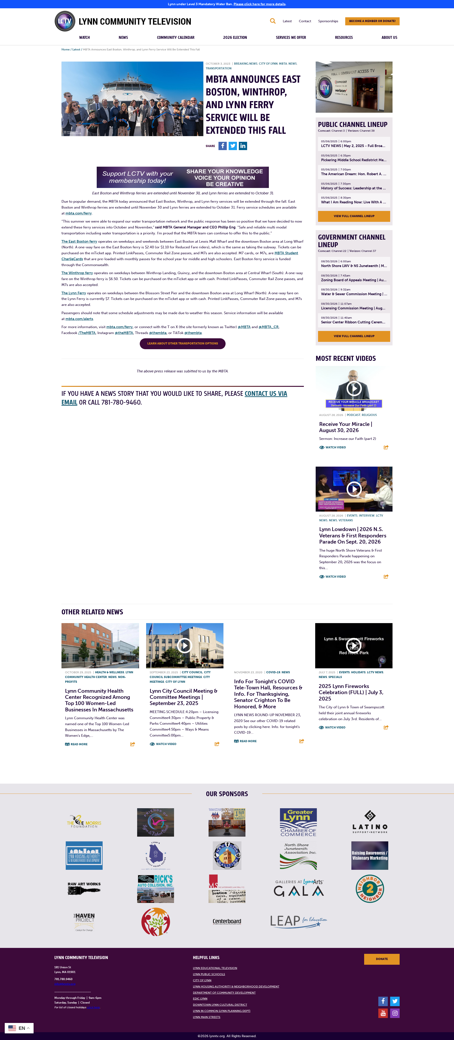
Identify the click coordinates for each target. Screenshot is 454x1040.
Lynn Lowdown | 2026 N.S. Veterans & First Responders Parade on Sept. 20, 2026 (352, 535)
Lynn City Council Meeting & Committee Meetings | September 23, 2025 (184, 697)
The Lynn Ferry (73, 293)
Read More (79, 744)
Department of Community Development (224, 992)
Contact (305, 21)
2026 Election (235, 37)
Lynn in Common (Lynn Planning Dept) (221, 1011)
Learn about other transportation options (182, 343)
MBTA (283, 63)
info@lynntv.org (64, 984)
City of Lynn (268, 63)
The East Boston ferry (79, 241)
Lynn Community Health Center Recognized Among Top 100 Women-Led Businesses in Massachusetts (99, 700)
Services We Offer (291, 37)
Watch (84, 37)
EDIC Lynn (200, 998)
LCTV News (375, 672)
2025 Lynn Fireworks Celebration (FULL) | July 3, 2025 (351, 692)
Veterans (346, 520)
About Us (389, 37)
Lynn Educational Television (215, 968)
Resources (344, 37)
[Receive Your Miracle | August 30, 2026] (354, 388)
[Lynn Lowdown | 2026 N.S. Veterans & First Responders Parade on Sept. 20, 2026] (354, 489)
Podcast (353, 415)
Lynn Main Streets (206, 1017)
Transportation (218, 68)
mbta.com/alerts (79, 319)
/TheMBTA (87, 333)
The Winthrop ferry (77, 273)
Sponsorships (328, 21)
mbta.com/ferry (78, 213)
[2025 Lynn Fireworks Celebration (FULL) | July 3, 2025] (354, 646)
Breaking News (246, 63)
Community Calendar (175, 37)
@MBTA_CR (269, 327)
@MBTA (244, 327)
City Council (192, 672)
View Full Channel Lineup (354, 216)
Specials (335, 677)
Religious (369, 415)
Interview (367, 515)
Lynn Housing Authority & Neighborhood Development (236, 986)
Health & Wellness (109, 672)
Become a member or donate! (372, 21)
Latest (287, 21)
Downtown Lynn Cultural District (220, 1004)
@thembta (157, 333)
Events (352, 515)
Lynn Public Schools (209, 974)
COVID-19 (273, 672)
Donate (382, 959)
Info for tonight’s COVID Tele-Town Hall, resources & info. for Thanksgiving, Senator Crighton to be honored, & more (268, 694)
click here (93, 1007)
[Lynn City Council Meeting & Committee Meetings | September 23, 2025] (185, 646)
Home (65, 49)
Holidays (358, 672)
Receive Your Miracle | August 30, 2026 (345, 427)
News (123, 37)
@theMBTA (124, 333)
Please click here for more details (259, 4)
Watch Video (336, 447)
